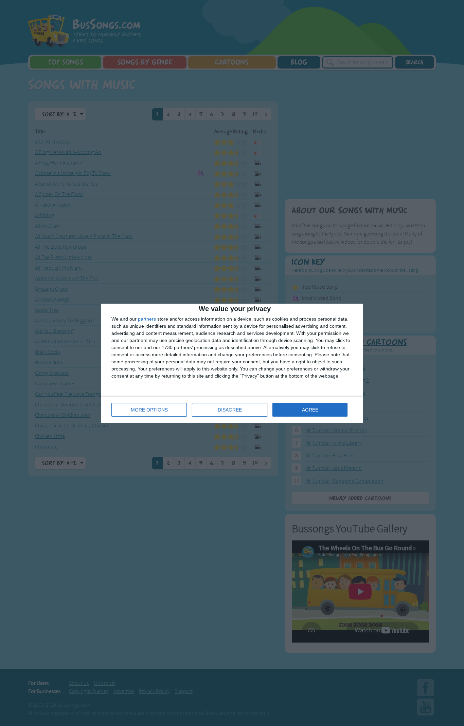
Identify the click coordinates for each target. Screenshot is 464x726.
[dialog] (232, 363)
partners (147, 319)
